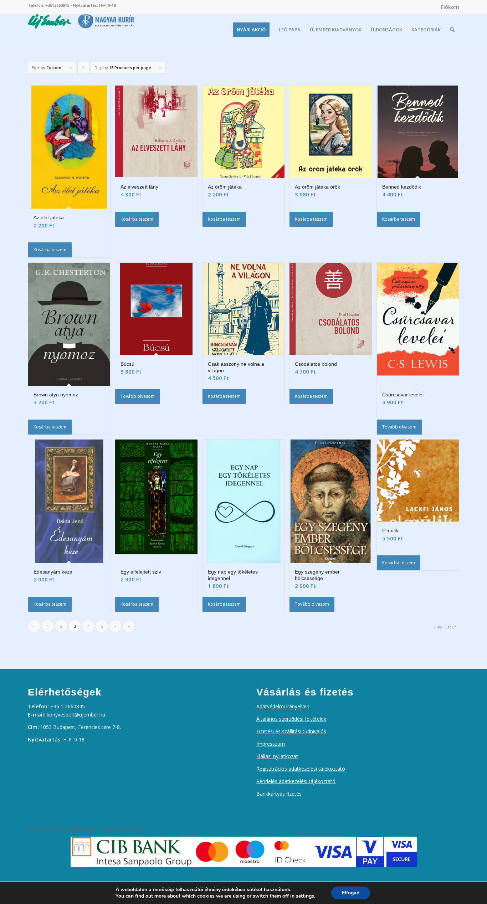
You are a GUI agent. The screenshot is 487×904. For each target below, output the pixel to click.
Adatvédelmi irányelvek (282, 706)
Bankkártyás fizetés (279, 793)
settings (305, 896)
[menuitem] (448, 7)
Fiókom (450, 7)
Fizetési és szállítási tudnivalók (291, 731)
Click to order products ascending (83, 69)
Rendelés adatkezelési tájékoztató (295, 781)
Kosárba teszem (50, 250)
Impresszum (270, 743)
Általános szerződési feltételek (291, 718)
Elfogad (350, 892)
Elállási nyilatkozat (277, 756)
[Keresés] (452, 29)
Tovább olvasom (138, 396)
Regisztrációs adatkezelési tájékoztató (300, 768)
